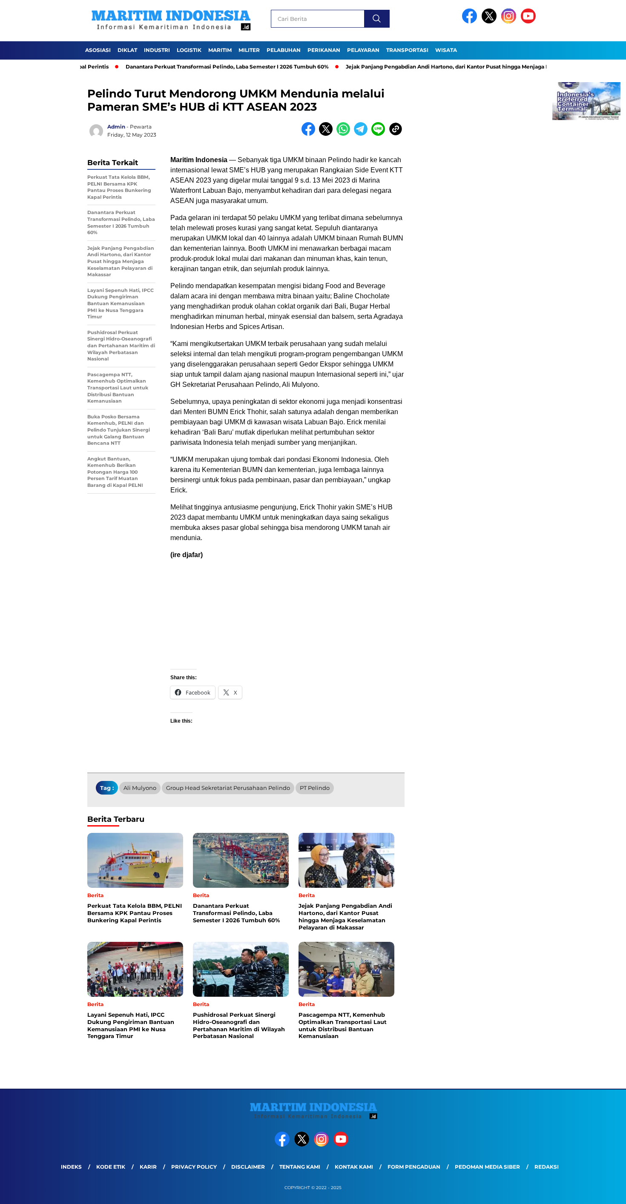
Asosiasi (98, 50)
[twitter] (491, 21)
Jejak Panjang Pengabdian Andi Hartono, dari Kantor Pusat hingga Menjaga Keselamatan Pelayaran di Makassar (463, 66)
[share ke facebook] (310, 134)
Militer (249, 50)
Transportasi (407, 50)
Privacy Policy (194, 1167)
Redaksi (546, 1167)
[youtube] (530, 21)
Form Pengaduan (414, 1167)
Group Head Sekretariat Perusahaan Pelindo (228, 787)
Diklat (127, 50)
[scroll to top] (600, 1191)
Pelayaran (363, 50)
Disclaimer (248, 1167)
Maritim (220, 50)
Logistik (189, 50)
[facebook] (471, 21)
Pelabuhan (284, 50)
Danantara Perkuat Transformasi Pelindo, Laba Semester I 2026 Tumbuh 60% (197, 66)
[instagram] (510, 21)
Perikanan (323, 50)
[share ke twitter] (327, 134)
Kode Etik (110, 1167)
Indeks (71, 1167)
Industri (157, 50)
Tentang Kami (299, 1167)
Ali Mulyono (139, 787)
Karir (148, 1167)
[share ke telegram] (362, 134)
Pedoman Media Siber (487, 1167)
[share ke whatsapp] (345, 134)
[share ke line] (380, 134)
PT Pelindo (315, 787)
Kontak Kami (354, 1167)
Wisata (446, 50)
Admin (116, 126)
